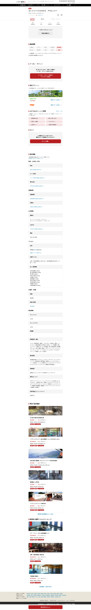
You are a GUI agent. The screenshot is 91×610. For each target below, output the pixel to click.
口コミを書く (45, 141)
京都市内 (52, 596)
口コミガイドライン (61, 600)
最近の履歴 (71, 1)
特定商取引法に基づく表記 (50, 603)
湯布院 (60, 595)
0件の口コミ (40, 15)
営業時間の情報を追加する (36, 198)
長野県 (54, 593)
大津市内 (56, 596)
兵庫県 (38, 593)
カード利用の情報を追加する (37, 178)
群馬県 (42, 593)
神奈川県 (28, 593)
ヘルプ (67, 600)
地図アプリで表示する (35, 252)
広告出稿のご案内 (53, 600)
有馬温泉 (35, 595)
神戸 (60, 596)
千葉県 (35, 593)
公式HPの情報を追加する (36, 229)
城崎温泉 (39, 595)
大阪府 (48, 593)
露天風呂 (32, 306)
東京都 (45, 593)
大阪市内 (48, 596)
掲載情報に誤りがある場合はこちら (35, 158)
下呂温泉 (43, 595)
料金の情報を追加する (35, 169)
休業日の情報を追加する (36, 206)
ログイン (69, 2)
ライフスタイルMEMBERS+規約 (65, 603)
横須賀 (33, 596)
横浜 (28, 596)
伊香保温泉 (48, 595)
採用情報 (73, 603)
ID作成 (73, 2)
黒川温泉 (56, 595)
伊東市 (35, 249)
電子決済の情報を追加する (36, 186)
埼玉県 (32, 593)
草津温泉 (28, 595)
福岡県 (61, 593)
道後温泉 (52, 595)
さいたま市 (38, 596)
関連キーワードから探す (21, 598)
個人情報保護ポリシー (42, 603)
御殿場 (45, 596)
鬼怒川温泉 (64, 595)
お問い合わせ (72, 600)
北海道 (51, 593)
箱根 (32, 595)
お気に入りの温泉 (63, 1)
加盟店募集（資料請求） (44, 600)
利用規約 (57, 603)
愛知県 (58, 593)
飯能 (42, 596)
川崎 (30, 596)
